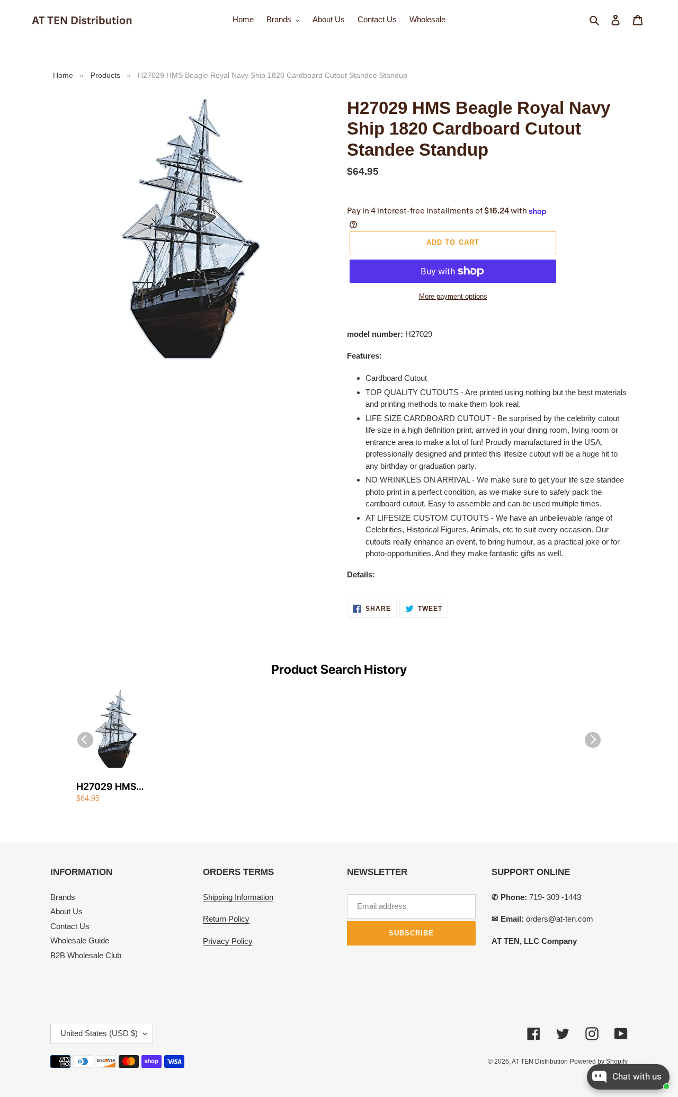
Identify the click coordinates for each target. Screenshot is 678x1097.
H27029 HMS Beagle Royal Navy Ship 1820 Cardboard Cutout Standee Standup (115, 787)
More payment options (453, 296)
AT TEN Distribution (540, 1061)
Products (105, 75)
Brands (62, 897)
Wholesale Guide (79, 940)
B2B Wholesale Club (85, 955)
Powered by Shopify (599, 1061)
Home (63, 75)
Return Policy (226, 918)
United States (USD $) (99, 1033)
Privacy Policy (228, 941)
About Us (66, 911)
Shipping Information (238, 897)
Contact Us (70, 926)
